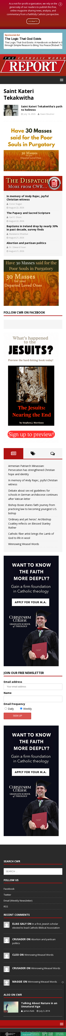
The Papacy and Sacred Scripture (28, 213)
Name (8, 693)
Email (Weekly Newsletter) (18, 900)
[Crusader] (7, 941)
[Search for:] (33, 871)
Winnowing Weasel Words (23, 544)
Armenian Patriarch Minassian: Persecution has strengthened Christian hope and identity (31, 470)
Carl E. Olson (15, 217)
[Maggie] (7, 983)
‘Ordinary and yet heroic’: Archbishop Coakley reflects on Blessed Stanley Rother (29, 523)
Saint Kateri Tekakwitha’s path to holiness (41, 108)
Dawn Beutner (47, 114)
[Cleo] (7, 956)
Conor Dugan (15, 203)
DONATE (33, 21)
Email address (13, 682)
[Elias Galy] (7, 925)
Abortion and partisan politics (26, 243)
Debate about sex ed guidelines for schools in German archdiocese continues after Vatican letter (33, 495)
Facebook (9, 888)
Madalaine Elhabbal (18, 234)
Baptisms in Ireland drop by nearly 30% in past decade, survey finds (32, 227)
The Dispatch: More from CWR (33, 183)
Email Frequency (14, 704)
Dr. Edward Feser (17, 247)
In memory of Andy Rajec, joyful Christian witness (28, 197)
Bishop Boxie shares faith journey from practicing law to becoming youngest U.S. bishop (32, 509)
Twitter (7, 894)
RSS (6, 906)
